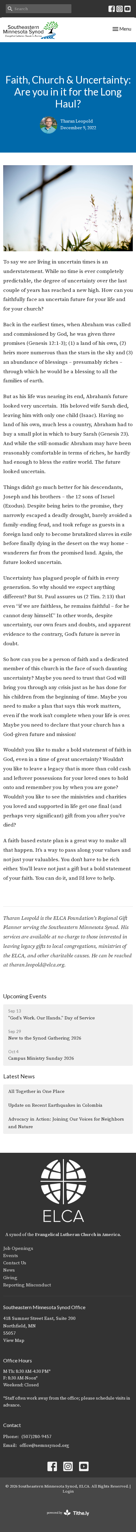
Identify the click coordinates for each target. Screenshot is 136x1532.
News (9, 1270)
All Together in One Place (36, 1091)
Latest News (19, 1076)
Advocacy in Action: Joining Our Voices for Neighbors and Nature (66, 1122)
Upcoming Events (24, 996)
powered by (64, 1518)
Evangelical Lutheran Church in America (77, 1235)
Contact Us (14, 1263)
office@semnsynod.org (44, 1445)
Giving (10, 1278)
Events (10, 1256)
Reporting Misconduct (27, 1285)
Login (68, 1491)
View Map (13, 1340)
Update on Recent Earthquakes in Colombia (55, 1105)
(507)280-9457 (37, 1437)
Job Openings (18, 1248)
